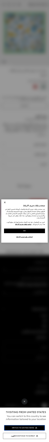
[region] (24, 221)
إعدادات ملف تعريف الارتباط (24, 237)
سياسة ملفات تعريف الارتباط (23, 224)
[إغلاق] (5, 202)
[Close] (24, 401)
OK (24, 231)
